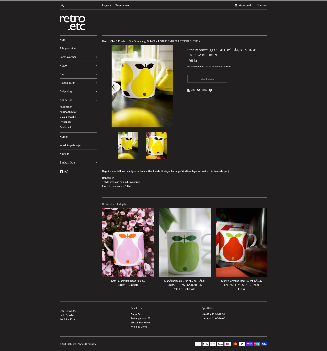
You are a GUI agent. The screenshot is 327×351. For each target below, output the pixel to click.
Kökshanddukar (68, 112)
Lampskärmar (78, 57)
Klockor (64, 153)
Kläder (78, 65)
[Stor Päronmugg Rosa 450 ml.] (128, 242)
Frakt (208, 66)
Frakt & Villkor (67, 315)
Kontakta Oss (67, 319)
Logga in (107, 5)
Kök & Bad (78, 100)
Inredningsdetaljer (70, 145)
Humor (64, 136)
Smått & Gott (78, 162)
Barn (78, 74)
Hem (62, 39)
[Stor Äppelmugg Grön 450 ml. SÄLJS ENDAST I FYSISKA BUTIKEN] (185, 242)
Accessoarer (78, 82)
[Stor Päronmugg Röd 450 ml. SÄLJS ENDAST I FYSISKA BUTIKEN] (241, 242)
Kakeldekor (66, 106)
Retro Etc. (71, 344)
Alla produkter (68, 48)
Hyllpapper (65, 122)
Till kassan (261, 5)
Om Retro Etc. (68, 310)
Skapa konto (122, 5)
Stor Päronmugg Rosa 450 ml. (128, 280)
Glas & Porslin (68, 117)
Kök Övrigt (65, 127)
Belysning (78, 91)
